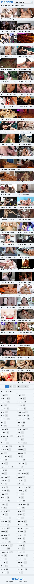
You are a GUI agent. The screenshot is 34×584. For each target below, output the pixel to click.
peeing (21, 470)
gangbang (5, 501)
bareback (5, 419)
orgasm (22, 443)
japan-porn (5, 542)
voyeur (21, 552)
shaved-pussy (23, 504)
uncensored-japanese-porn (24, 528)
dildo (4, 460)
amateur (5, 398)
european (5, 477)
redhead (22, 480)
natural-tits (22, 429)
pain (20, 456)
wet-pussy (22, 569)
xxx (20, 572)
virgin (21, 549)
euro (3, 473)
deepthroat (5, 450)
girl (3, 508)
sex (20, 494)
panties (21, 460)
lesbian (21, 398)
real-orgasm (23, 473)
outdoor (22, 453)
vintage (21, 545)
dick (3, 453)
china (4, 439)
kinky (3, 559)
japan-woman (6, 545)
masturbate (22, 412)
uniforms (22, 535)
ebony (4, 463)
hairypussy (5, 521)
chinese (4, 443)
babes (4, 415)
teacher (21, 514)
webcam (22, 559)
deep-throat (6, 446)
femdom (5, 491)
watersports (22, 555)
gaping (4, 504)
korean (4, 569)
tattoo (21, 511)
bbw (3, 426)
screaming (22, 491)
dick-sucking (6, 456)
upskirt (21, 538)
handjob (5, 525)
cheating (5, 432)
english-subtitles (7, 467)
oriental (21, 450)
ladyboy (5, 572)
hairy (4, 514)
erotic (4, 470)
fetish (4, 494)
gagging (5, 497)
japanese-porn (6, 552)
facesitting (5, 480)
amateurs (5, 402)
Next (26, 386)
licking (21, 405)
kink (3, 555)
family (4, 487)
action (4, 395)
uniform (22, 532)
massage (22, 409)
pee (20, 467)
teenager (22, 521)
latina (21, 395)
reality (21, 477)
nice (20, 432)
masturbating (23, 415)
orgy (21, 446)
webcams (22, 562)
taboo (21, 508)
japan (4, 538)
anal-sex (5, 409)
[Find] (32, 2)
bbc (3, 422)
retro (20, 484)
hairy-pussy (6, 518)
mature (21, 422)
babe (4, 412)
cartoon (4, 429)
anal (4, 405)
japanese (5, 549)
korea (4, 566)
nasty (21, 426)
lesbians (22, 402)
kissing (4, 562)
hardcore (5, 528)
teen (21, 518)
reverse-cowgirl (24, 487)
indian (4, 532)
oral (20, 439)
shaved (21, 501)
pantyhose (22, 463)
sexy (20, 497)
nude (21, 436)
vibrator (21, 542)
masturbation (23, 419)
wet (20, 566)
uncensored (23, 525)
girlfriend (5, 511)
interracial (5, 535)
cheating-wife (6, 436)
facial (4, 484)
